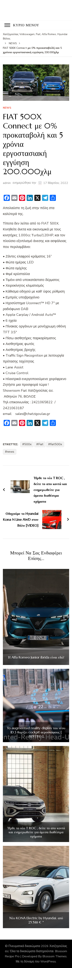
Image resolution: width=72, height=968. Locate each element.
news (10, 452)
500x (27, 444)
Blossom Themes (54, 956)
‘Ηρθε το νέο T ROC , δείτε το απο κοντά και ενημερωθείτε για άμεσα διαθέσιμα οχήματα (36, 832)
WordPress (48, 961)
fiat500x (56, 444)
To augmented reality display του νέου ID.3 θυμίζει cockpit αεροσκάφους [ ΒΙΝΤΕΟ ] (36, 732)
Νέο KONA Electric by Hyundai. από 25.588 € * (36, 920)
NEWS (7, 108)
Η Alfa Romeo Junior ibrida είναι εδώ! (36, 657)
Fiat (40, 444)
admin (7, 183)
